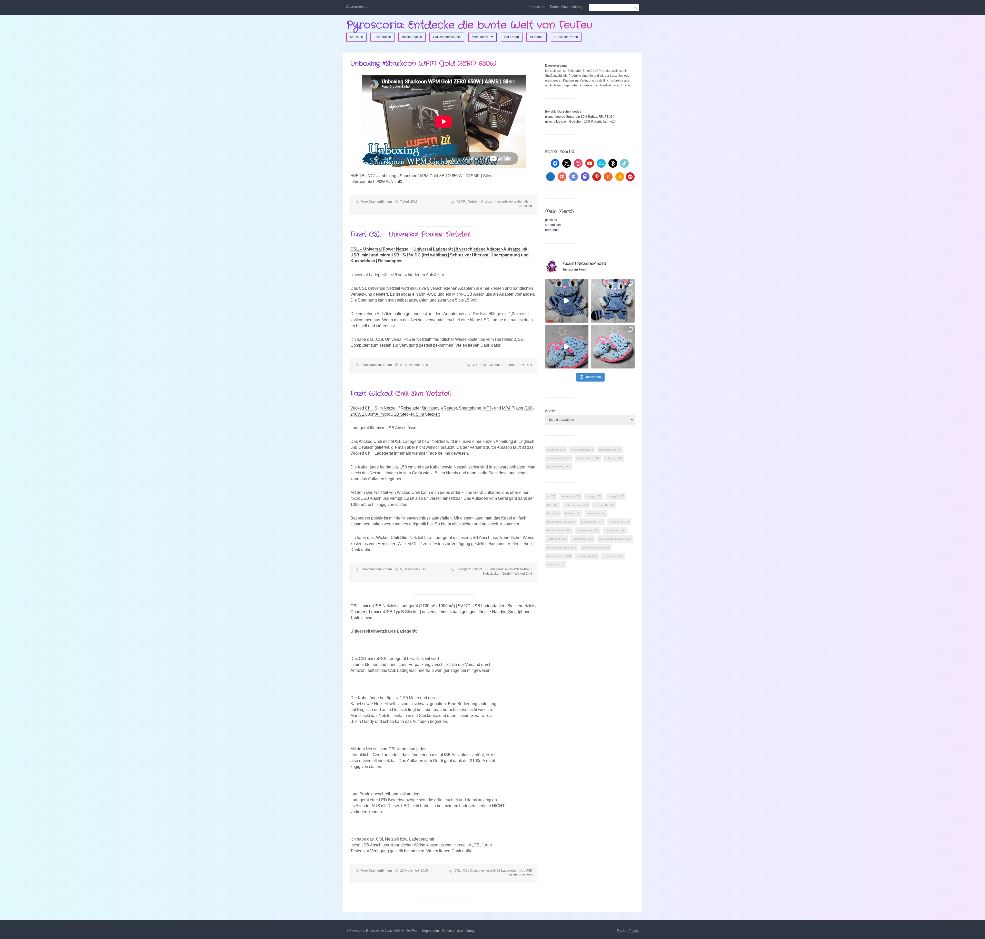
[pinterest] (596, 176)
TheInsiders (613, 556)
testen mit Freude (595, 547)
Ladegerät (512, 365)
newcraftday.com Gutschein (564, 121)
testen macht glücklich (615, 538)
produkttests (615, 530)
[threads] (612, 163)
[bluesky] (601, 163)
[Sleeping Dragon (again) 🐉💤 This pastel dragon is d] (567, 347)
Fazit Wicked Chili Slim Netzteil (400, 393)
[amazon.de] (619, 176)
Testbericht (556, 538)
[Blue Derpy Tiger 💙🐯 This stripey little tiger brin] (567, 301)
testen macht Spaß (561, 547)
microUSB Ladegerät (488, 569)
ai (551, 496)
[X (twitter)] (566, 163)
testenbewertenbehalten (513, 201)
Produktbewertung (561, 522)
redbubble (552, 230)
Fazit (553, 513)
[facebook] (555, 163)
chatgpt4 (616, 496)
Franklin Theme (628, 930)
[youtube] (589, 163)
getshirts (551, 220)
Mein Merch (480, 37)
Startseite (356, 37)
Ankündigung (582, 449)
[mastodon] (585, 176)
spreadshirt (553, 225)
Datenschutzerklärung (566, 7)
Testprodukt (587, 556)
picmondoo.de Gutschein (562, 116)
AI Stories (536, 37)
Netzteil (473, 201)
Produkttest (619, 522)
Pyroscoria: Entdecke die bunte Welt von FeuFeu (469, 25)
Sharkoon (487, 201)
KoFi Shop (511, 37)
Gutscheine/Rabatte (447, 37)
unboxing (525, 206)
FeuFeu (572, 513)
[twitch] (550, 176)
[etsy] (608, 176)
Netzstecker (491, 573)
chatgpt (593, 496)
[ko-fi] (562, 176)
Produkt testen (558, 530)
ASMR (461, 201)
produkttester (587, 530)
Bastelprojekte (412, 37)
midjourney (596, 513)
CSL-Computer (492, 365)
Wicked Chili (523, 573)
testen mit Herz (559, 556)
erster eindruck (558, 458)
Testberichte (382, 37)
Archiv (550, 411)
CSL (476, 365)
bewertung (571, 496)
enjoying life (604, 505)
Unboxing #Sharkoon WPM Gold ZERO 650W (423, 63)
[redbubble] (630, 176)
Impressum (537, 7)
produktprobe (592, 522)
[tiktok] (624, 163)
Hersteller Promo (566, 37)
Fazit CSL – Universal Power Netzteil (410, 234)
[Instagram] (578, 163)
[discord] (573, 176)
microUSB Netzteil (517, 569)
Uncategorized (558, 466)
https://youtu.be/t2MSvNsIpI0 (376, 181)
